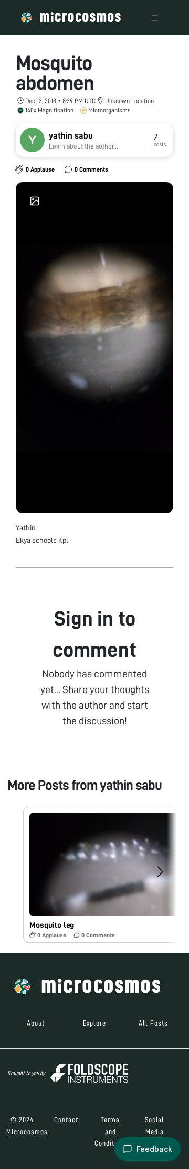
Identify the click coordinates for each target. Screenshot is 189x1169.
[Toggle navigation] (154, 17)
